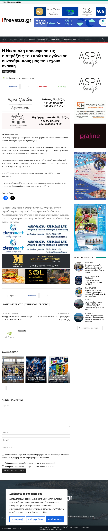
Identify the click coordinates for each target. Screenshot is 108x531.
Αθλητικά (13, 371)
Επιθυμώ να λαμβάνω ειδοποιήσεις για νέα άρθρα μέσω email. (30, 466)
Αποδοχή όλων (55, 519)
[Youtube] (103, 2)
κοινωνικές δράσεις (13, 304)
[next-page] (8, 388)
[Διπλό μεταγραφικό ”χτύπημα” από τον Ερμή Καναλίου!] (36, 369)
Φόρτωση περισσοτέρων (89, 328)
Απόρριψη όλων (35, 519)
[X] (100, 2)
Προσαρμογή (17, 519)
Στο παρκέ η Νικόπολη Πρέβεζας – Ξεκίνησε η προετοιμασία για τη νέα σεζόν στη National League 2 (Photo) (13, 377)
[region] (37, 507)
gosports (13, 78)
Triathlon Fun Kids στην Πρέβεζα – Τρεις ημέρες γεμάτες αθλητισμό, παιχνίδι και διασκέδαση (59, 378)
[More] (54, 295)
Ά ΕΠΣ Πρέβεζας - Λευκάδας (36, 374)
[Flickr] (93, 2)
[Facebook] (90, 2)
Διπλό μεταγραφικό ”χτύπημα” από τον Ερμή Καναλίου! (36, 379)
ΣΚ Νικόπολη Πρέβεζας (37, 304)
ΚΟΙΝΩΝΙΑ (89, 300)
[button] (102, 39)
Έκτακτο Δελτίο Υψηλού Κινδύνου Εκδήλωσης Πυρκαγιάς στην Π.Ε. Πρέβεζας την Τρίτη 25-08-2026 (94, 306)
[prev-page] (3, 388)
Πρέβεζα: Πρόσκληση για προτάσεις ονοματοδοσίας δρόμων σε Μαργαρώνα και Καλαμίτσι (94, 318)
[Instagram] (97, 2)
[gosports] (4, 78)
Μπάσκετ (9, 71)
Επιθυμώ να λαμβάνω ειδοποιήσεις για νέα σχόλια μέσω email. (30, 463)
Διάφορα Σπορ (58, 373)
